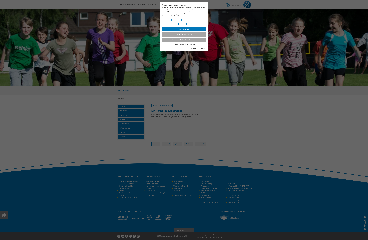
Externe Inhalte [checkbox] (193, 24)
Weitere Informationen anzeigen (183, 44)
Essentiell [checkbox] (167, 20)
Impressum (194, 48)
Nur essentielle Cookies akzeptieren (184, 40)
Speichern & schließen (184, 34)
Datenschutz (202, 48)
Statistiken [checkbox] (177, 20)
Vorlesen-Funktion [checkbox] (169, 24)
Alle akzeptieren (184, 29)
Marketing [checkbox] (182, 24)
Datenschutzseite (167, 16)
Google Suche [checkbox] (188, 20)
